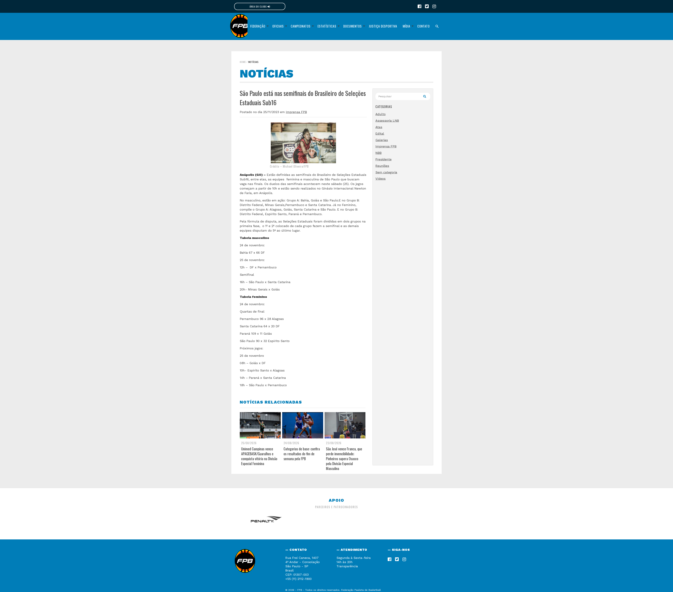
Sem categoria (386, 172)
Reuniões (382, 166)
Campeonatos (301, 26)
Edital (379, 133)
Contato (423, 26)
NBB (378, 153)
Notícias (253, 62)
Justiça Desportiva (383, 26)
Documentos (352, 26)
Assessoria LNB (387, 120)
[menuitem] (258, 26)
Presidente (383, 159)
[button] (437, 26)
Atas (378, 127)
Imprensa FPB (296, 112)
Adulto (380, 114)
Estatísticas (327, 26)
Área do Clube (258, 6)
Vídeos (380, 178)
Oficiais (278, 26)
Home (243, 62)
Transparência (347, 566)
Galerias (381, 140)
